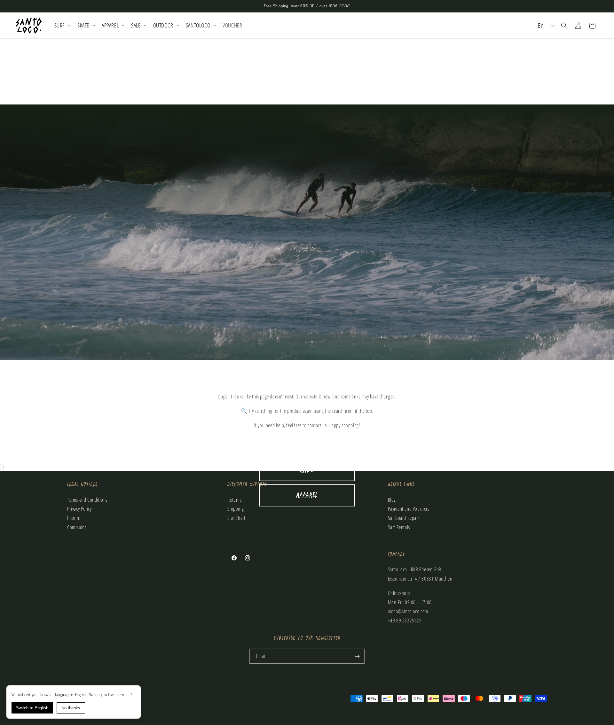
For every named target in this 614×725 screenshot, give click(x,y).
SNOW (307, 470)
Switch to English (32, 708)
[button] (62, 25)
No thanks (70, 708)
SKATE (307, 445)
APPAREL (307, 495)
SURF (306, 420)
